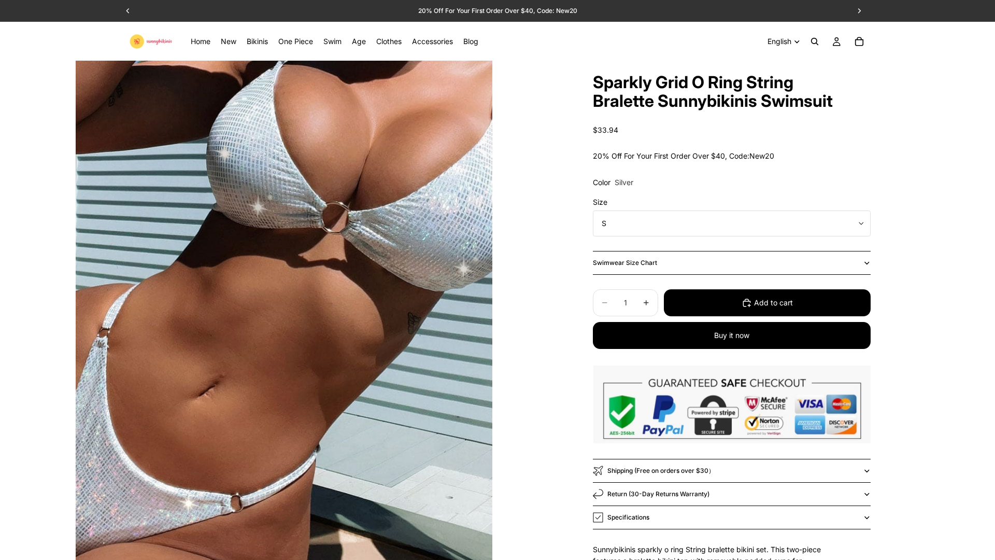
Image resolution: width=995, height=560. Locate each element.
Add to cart (773, 302)
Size (600, 202)
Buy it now (731, 335)
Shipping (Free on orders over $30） (661, 470)
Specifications (628, 517)
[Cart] (859, 41)
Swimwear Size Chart (625, 263)
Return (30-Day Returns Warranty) (658, 494)
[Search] (814, 41)
